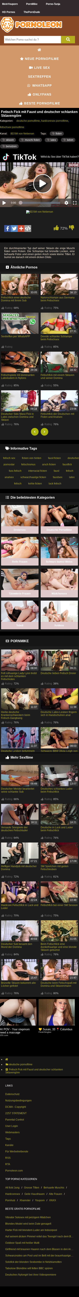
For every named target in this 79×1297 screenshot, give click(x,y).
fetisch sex (9, 458)
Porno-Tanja (53, 4)
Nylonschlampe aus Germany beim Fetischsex (58, 299)
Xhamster (25, 1200)
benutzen (11, 146)
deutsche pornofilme (28, 120)
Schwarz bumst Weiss (59, 561)
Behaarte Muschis (54, 1187)
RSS (8, 1157)
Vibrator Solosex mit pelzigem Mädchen (28, 1217)
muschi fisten (32, 139)
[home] (41, 1059)
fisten (58, 133)
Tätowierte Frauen (20, 593)
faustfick (67, 464)
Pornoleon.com (14, 1170)
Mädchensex (59, 593)
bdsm (69, 139)
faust (56, 470)
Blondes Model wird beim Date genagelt (28, 1223)
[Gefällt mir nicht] (71, 228)
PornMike (31, 4)
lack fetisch (55, 483)
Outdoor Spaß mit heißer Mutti (22, 1242)
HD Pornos (8, 12)
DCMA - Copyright (15, 1106)
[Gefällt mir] (56, 228)
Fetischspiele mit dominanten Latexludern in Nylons (18, 377)
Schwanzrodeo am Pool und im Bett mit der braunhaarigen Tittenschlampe (39, 1255)
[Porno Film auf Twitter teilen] (14, 228)
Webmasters (12, 1132)
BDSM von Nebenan (22, 133)
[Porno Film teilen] (21, 228)
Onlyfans (41, 94)
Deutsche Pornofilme (59, 529)
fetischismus (28, 464)
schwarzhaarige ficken (33, 477)
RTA (7, 1164)
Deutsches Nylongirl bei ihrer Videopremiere (30, 1274)
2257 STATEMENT (16, 1113)
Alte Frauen (55, 1194)
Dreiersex (20, 529)
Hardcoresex (12, 1194)
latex (53, 139)
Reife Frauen (19, 561)
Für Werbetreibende (16, 1151)
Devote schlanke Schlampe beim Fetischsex (56, 338)
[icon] (39, 49)
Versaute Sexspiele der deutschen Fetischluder (14, 829)
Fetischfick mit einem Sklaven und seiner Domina (57, 377)
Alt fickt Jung (12, 1187)
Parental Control (14, 1119)
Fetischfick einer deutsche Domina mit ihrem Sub (16, 299)
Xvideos (59, 625)
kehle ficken (35, 483)
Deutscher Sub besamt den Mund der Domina (16, 945)
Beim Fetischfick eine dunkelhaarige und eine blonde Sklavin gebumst (59, 947)
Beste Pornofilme (41, 103)
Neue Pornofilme (41, 59)
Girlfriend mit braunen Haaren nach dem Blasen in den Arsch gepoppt (39, 1249)
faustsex (57, 477)
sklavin (9, 139)
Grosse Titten (31, 1187)
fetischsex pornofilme (12, 127)
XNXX (52, 1200)
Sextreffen (39, 76)
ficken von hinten (31, 458)
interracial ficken (37, 470)
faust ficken (54, 458)
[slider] (40, 203)
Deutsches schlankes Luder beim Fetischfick (56, 790)
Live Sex (41, 67)
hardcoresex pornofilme (54, 120)
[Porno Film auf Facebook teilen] (7, 228)
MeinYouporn (10, 4)
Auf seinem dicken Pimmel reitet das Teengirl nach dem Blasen (39, 1236)
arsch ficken (49, 464)
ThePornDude (32, 12)
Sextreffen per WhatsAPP (15, 336)
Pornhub (10, 1200)
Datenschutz (12, 1094)
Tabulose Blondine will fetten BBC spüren (29, 1268)
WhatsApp (41, 85)
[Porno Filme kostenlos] (31, 32)
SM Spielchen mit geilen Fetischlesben (54, 868)
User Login (11, 1126)
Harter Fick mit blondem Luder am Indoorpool (31, 1230)
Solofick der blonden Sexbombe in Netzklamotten (33, 1261)
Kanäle (9, 1145)
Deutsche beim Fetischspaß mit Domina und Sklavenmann (58, 984)
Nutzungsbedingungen (18, 1100)
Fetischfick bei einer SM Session (59, 905)
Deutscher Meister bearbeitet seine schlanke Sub (17, 790)
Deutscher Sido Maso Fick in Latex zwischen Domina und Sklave (17, 416)
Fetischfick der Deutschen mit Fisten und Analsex (57, 415)
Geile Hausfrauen (34, 1194)
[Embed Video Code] (27, 228)
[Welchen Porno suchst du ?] (68, 39)
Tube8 (19, 625)
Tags (8, 1138)
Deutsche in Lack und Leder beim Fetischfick (57, 829)
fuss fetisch (15, 470)
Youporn (40, 1200)
